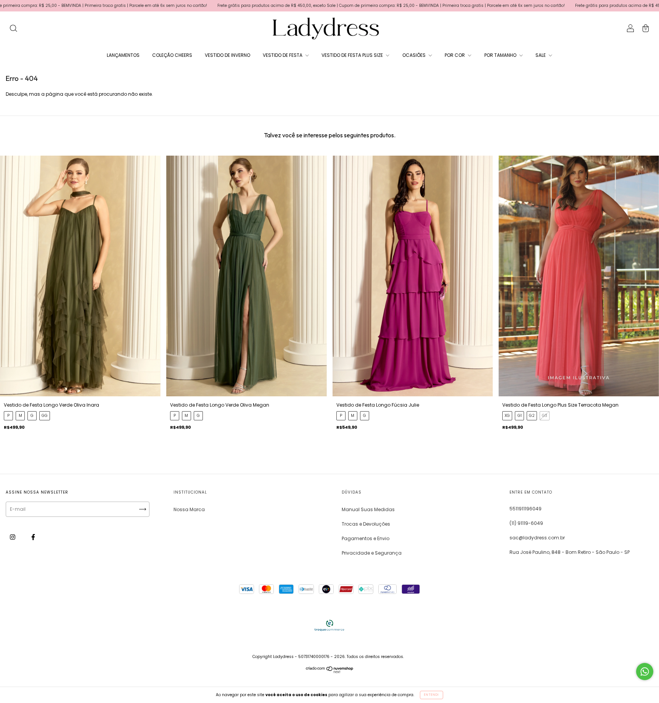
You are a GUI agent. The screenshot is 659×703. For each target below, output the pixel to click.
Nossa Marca (189, 509)
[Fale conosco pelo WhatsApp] (644, 671)
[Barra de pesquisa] (13, 29)
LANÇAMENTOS (123, 55)
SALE (541, 55)
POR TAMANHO (501, 55)
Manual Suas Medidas (368, 509)
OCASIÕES (414, 55)
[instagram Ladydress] (13, 537)
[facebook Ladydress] (33, 537)
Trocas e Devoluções (366, 524)
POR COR (455, 55)
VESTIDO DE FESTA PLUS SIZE (352, 55)
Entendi (431, 695)
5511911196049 (526, 508)
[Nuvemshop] (330, 671)
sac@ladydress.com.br (537, 537)
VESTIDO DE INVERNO (227, 55)
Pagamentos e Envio (365, 538)
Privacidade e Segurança (372, 553)
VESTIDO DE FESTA (283, 55)
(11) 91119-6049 (526, 523)
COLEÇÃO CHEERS (172, 55)
